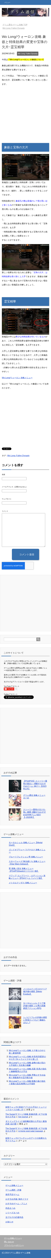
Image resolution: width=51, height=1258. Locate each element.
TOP (16, 25)
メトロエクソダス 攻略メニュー (23, 883)
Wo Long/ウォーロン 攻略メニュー (17, 378)
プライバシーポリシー (14, 1245)
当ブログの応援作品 (14, 1217)
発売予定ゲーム (12, 1195)
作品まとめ (10, 1208)
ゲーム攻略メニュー (14, 1185)
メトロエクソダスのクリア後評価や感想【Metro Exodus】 (35, 991)
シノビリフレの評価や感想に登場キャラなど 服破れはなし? (35, 1020)
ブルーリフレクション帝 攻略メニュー (26, 857)
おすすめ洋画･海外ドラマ (16, 1199)
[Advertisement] (25, 113)
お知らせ (9, 1222)
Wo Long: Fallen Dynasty (28, 54)
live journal (23, 1117)
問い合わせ (9, 1242)
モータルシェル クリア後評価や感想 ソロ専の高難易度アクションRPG (34, 1005)
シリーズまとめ (12, 1213)
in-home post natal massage (30, 1131)
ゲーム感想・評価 (13, 1190)
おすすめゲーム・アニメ (16, 1204)
